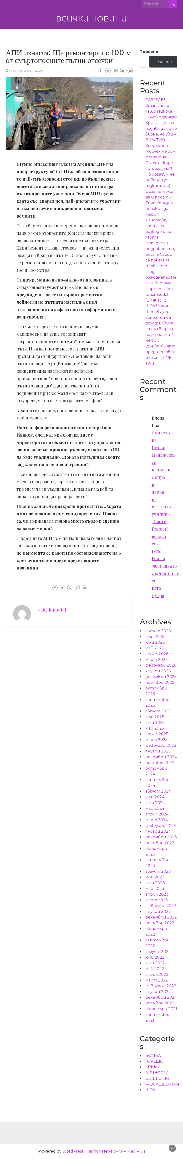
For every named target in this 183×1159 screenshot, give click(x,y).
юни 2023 (155, 883)
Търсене (149, 51)
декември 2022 (161, 917)
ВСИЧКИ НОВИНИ (91, 18)
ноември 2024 (159, 762)
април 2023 (156, 894)
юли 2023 (154, 877)
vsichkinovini (52, 610)
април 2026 (156, 654)
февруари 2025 (160, 745)
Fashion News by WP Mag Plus (115, 1151)
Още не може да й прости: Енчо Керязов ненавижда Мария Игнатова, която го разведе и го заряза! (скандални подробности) (160, 220)
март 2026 (156, 659)
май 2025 (154, 728)
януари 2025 (158, 751)
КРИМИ (153, 1067)
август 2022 (158, 951)
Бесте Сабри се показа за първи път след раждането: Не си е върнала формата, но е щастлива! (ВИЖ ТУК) (160, 277)
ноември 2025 (159, 682)
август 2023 (158, 871)
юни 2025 (155, 722)
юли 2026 (154, 636)
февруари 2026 (160, 665)
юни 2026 (155, 642)
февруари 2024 (160, 825)
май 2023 (154, 888)
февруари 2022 (160, 986)
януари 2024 (158, 831)
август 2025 (158, 711)
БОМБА (153, 1055)
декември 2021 (160, 997)
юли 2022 (154, 957)
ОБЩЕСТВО (157, 1078)
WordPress (72, 1151)
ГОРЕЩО (154, 1061)
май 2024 (154, 808)
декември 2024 (161, 757)
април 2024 (156, 814)
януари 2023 (158, 911)
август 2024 (158, 791)
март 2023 (156, 900)
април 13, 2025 (20, 70)
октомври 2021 (161, 1009)
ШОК (39, 70)
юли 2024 (154, 797)
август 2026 (158, 631)
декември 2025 (161, 676)
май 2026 (154, 648)
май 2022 (154, 968)
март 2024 (156, 820)
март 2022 (156, 980)
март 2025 (156, 739)
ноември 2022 (159, 923)
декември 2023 (161, 837)
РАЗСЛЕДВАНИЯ (162, 1084)
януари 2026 (158, 671)
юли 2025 (154, 717)
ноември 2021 (159, 1003)
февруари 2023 (160, 905)
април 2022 (156, 974)
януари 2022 (158, 991)
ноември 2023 (159, 843)
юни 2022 (155, 963)
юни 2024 (155, 802)
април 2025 (156, 734)
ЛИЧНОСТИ (156, 1072)
